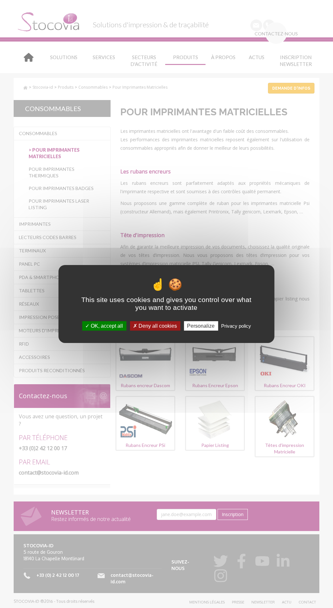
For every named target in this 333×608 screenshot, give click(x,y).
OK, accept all (106, 326)
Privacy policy (236, 326)
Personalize (201, 326)
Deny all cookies (157, 326)
